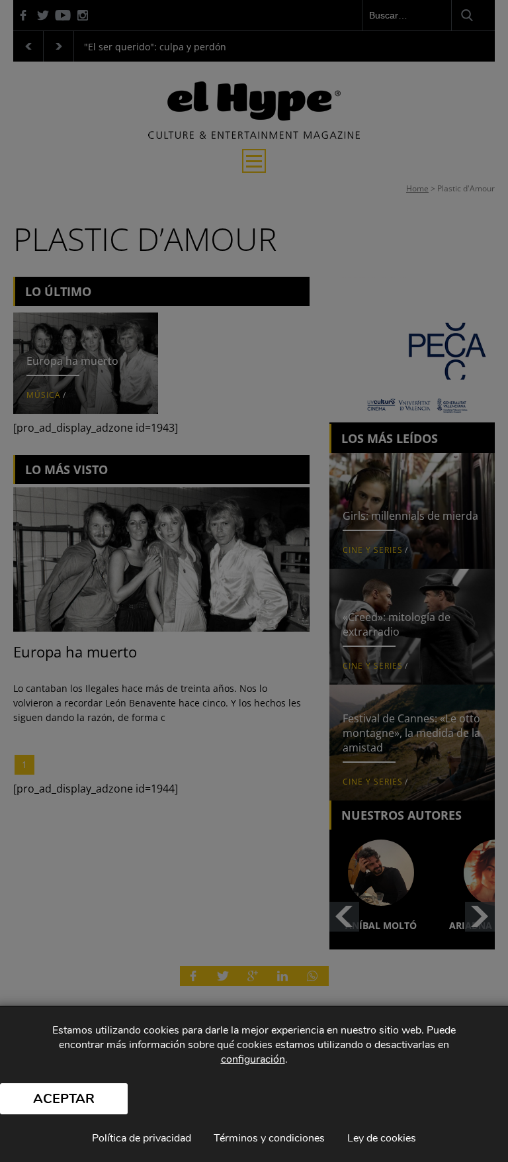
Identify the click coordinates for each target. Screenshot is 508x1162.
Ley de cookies (381, 1138)
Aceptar (64, 1099)
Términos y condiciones (269, 1138)
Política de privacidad (141, 1138)
